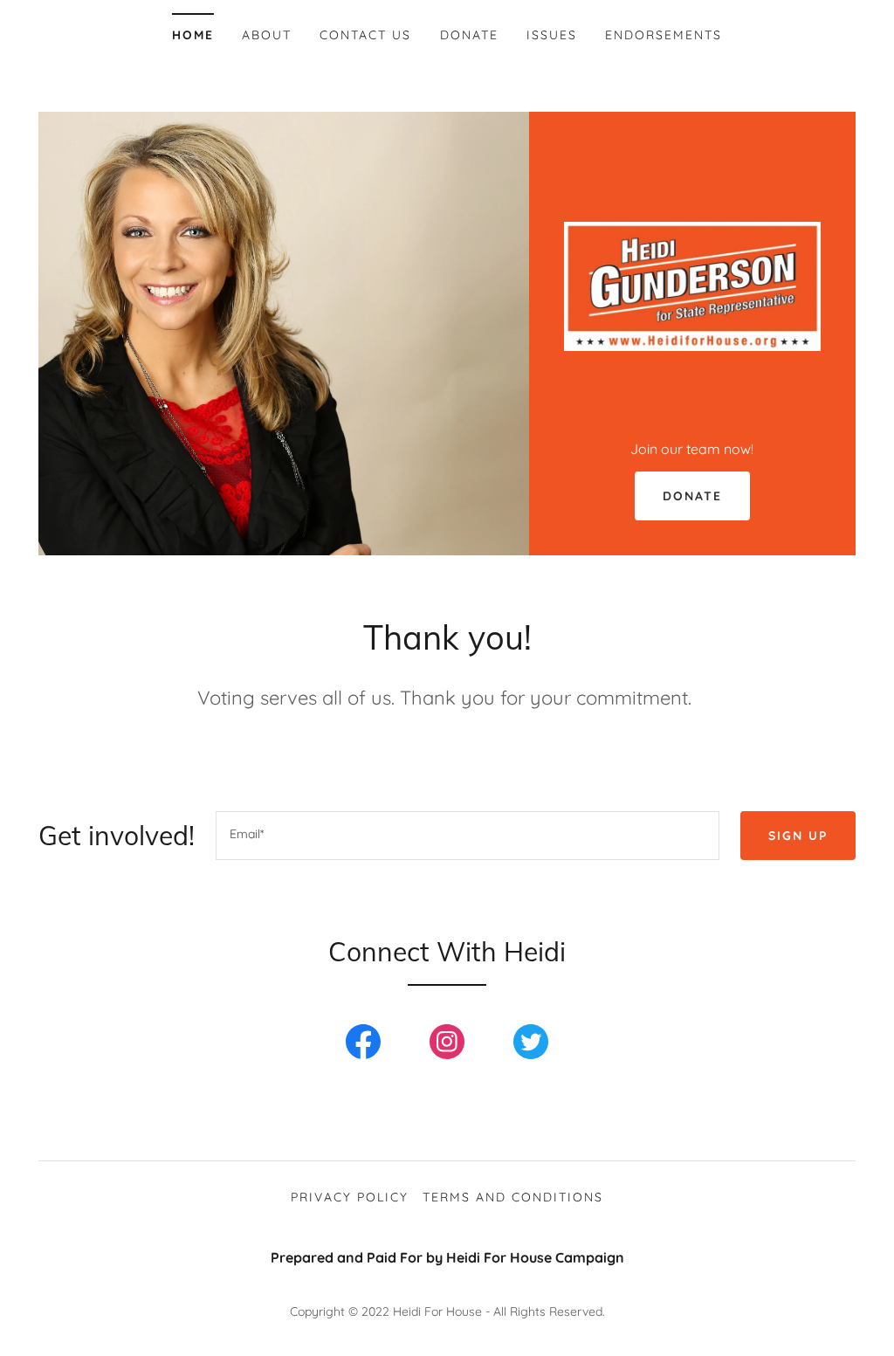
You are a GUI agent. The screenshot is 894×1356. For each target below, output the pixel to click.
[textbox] (467, 835)
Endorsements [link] (663, 35)
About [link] (267, 35)
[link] (692, 284)
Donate (692, 496)
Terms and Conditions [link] (513, 1197)
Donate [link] (469, 35)
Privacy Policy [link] (350, 1197)
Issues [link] (551, 35)
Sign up (798, 835)
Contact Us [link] (365, 35)
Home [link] (193, 35)
